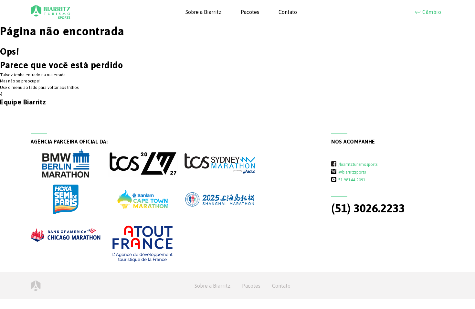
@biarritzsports (352, 172)
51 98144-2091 (351, 179)
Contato (288, 12)
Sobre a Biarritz (203, 12)
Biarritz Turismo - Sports (50, 12)
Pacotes (250, 12)
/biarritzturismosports (357, 164)
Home (36, 285)
